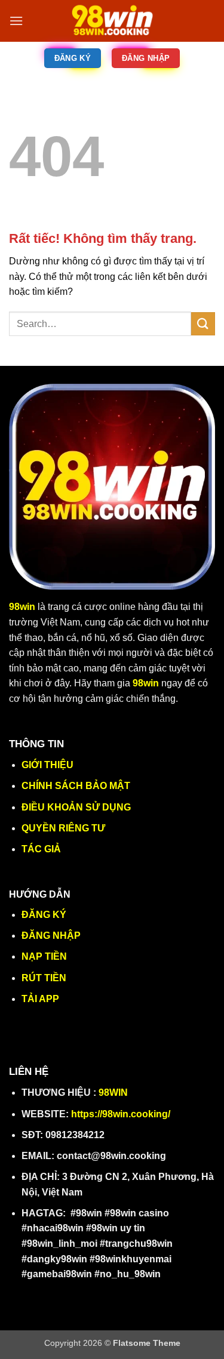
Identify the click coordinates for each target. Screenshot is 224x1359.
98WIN (113, 1092)
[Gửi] (203, 323)
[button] (16, 20)
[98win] (112, 21)
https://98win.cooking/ (120, 1114)
